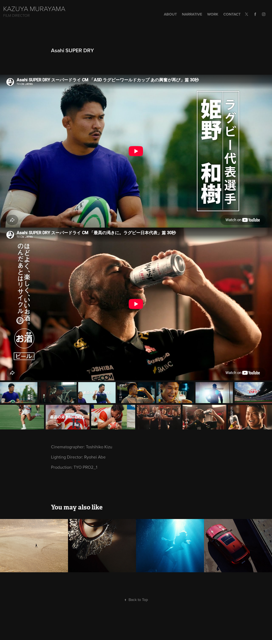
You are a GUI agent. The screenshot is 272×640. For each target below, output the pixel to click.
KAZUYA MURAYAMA (34, 8)
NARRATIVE (192, 14)
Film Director (16, 15)
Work (212, 14)
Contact (232, 14)
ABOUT (170, 14)
